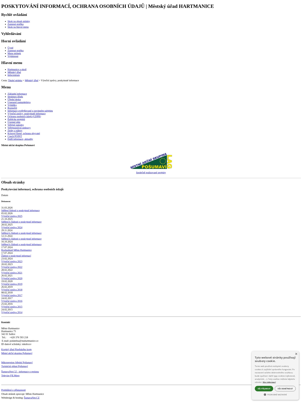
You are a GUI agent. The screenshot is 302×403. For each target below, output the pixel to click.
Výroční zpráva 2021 (11, 272)
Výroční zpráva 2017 (11, 295)
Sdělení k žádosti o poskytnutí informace (21, 221)
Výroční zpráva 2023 (11, 261)
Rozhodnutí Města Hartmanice (16, 250)
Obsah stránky (13, 182)
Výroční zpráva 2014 (11, 312)
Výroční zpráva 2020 (11, 278)
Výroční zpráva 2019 (11, 284)
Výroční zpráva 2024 (11, 227)
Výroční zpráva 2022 (11, 267)
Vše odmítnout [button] (285, 388)
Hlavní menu (11, 63)
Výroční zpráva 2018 (11, 289)
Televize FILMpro (10, 375)
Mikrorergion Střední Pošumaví (17, 362)
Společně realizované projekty (151, 172)
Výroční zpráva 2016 (11, 301)
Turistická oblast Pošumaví (14, 366)
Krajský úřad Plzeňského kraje (16, 349)
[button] (275, 394)
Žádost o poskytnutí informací (16, 255)
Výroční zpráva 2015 (11, 306)
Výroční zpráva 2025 (11, 216)
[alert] (275, 375)
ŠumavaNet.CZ (31, 397)
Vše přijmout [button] (264, 388)
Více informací (269, 382)
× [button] (296, 354)
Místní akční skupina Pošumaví (16, 353)
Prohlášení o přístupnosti (13, 390)
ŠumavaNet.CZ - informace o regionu (20, 371)
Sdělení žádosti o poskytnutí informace (20, 210)
